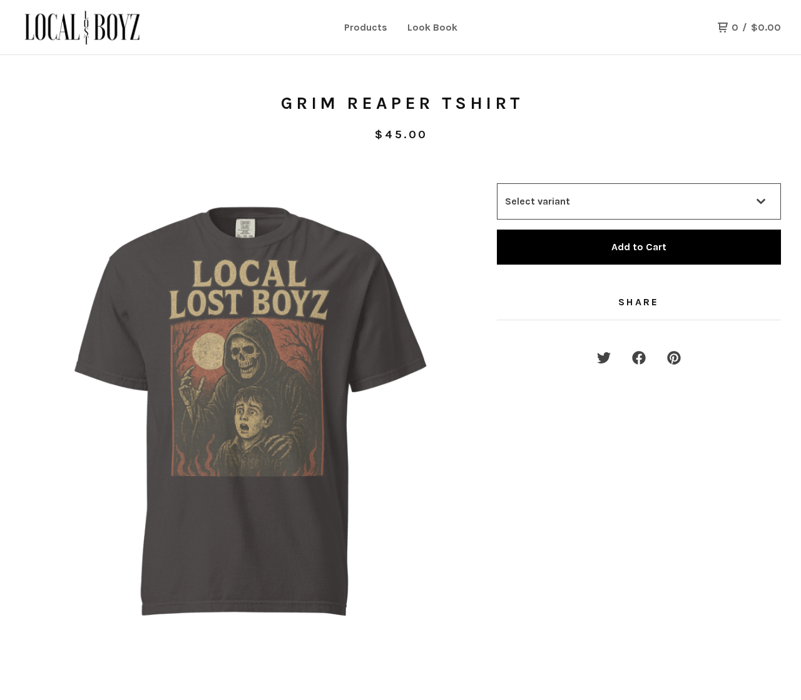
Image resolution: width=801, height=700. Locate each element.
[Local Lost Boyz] (85, 27)
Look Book (432, 27)
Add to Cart (638, 247)
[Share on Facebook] (638, 357)
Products (365, 27)
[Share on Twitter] (603, 357)
